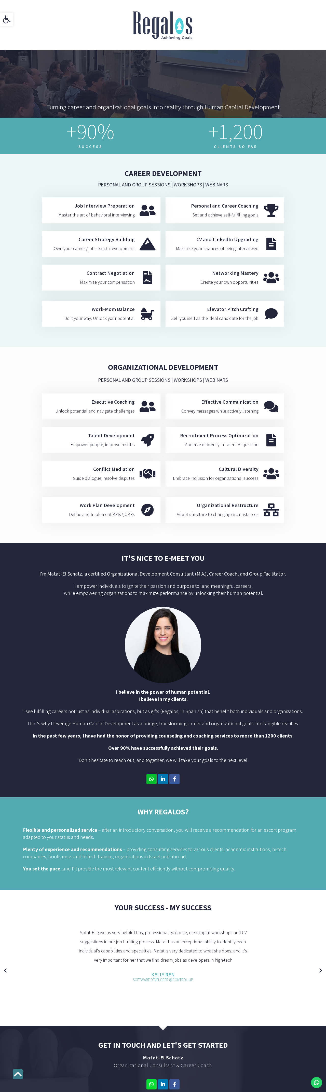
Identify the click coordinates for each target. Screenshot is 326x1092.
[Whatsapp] (151, 779)
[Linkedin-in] (163, 779)
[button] (320, 970)
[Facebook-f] (174, 779)
